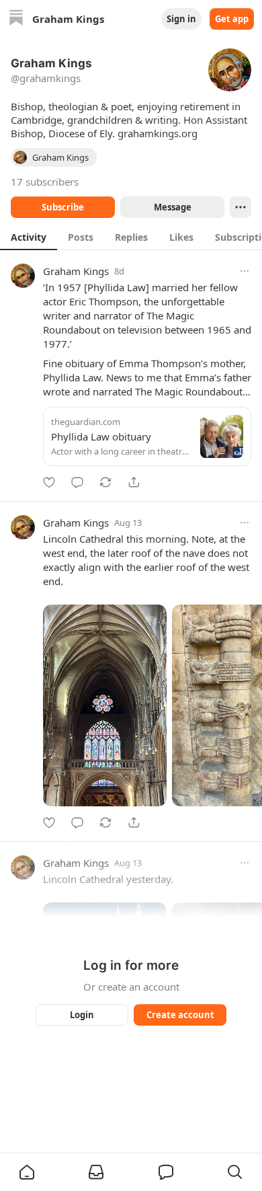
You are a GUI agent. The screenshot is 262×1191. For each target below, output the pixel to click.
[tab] (28, 236)
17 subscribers (45, 181)
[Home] (16, 19)
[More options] (244, 271)
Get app (232, 19)
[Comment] (77, 482)
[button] (27, 1172)
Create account (180, 1015)
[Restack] (105, 482)
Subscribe (63, 207)
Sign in (181, 19)
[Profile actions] (240, 207)
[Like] (49, 482)
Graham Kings (76, 271)
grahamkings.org (158, 133)
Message (172, 207)
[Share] (133, 482)
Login (82, 1015)
